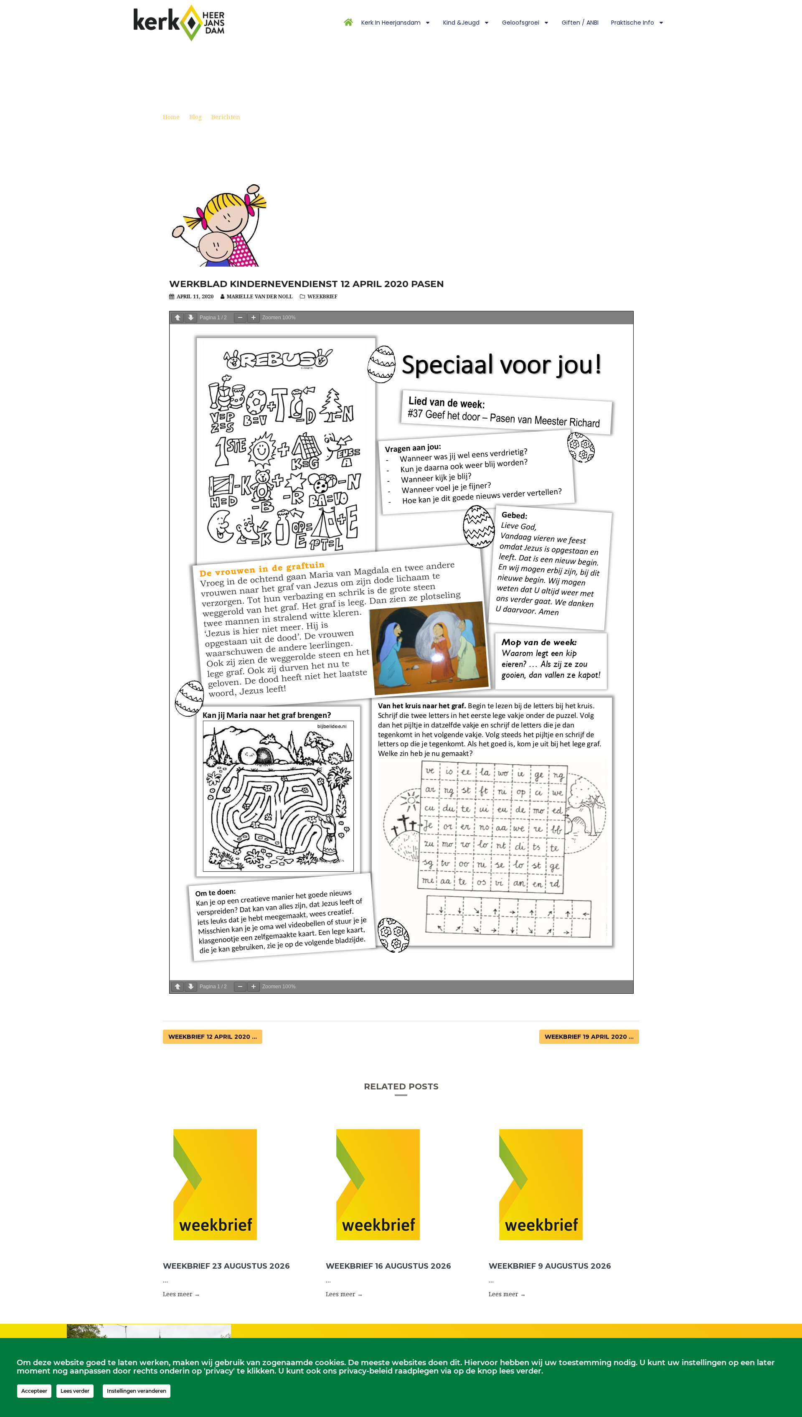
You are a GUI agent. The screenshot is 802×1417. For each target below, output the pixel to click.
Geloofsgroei (520, 22)
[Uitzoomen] (240, 318)
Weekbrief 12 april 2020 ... (212, 1036)
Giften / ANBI (580, 22)
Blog (195, 117)
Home (171, 117)
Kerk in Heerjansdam (391, 22)
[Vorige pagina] (177, 318)
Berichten (225, 117)
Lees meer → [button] (181, 1294)
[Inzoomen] (253, 318)
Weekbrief (322, 297)
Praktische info (632, 22)
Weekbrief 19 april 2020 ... (589, 1036)
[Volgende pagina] (191, 318)
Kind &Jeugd (461, 22)
